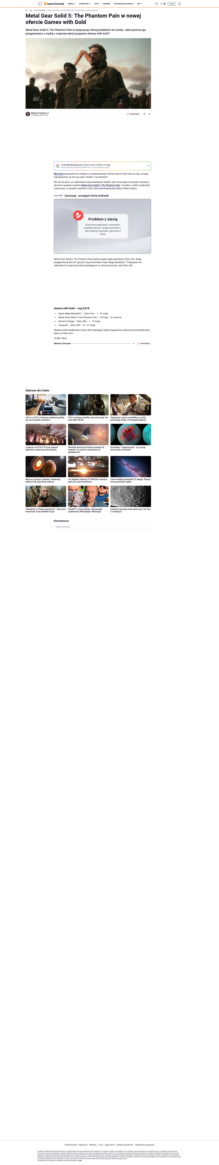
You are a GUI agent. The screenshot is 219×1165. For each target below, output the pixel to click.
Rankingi (106, 4)
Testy (96, 4)
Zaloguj (171, 4)
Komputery (84, 4)
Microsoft (59, 173)
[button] (163, 3)
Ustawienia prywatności (144, 1145)
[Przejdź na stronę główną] (40, 5)
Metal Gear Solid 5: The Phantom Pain (100, 185)
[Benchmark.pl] (56, 4)
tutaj (80, 1160)
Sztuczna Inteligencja (123, 4)
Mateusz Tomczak (38, 113)
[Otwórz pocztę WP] (156, 4)
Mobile (71, 4)
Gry (138, 4)
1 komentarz (134, 114)
